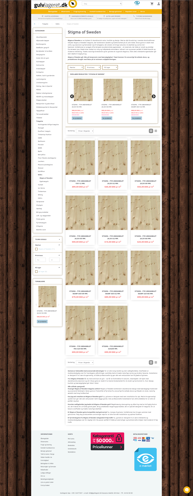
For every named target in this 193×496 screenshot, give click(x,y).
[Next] (154, 96)
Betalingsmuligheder (47, 479)
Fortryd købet (45, 485)
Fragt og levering (80, 11)
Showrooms (65, 11)
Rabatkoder (44, 470)
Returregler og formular (48, 466)
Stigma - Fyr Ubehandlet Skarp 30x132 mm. (141, 106)
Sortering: (71, 131)
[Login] (159, 3)
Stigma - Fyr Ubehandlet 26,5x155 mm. (47, 312)
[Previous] (72, 96)
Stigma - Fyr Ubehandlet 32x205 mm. (113, 347)
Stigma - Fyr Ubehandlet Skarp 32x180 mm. (145, 292)
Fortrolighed (44, 460)
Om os (142, 11)
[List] (156, 131)
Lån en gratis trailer (47, 482)
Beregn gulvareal (115, 11)
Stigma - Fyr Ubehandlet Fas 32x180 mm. (80, 347)
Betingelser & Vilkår (47, 463)
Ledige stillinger (46, 473)
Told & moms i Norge (47, 454)
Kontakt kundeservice (97, 11)
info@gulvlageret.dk (95, 493)
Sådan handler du (46, 457)
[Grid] (151, 131)
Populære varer (131, 11)
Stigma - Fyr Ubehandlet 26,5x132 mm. (113, 237)
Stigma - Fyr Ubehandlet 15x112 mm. (80, 182)
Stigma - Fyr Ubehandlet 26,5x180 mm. (145, 237)
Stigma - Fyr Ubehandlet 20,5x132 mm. (113, 182)
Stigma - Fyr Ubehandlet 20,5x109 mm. (112, 106)
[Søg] (121, 3)
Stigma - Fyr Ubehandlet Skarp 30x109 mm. (80, 292)
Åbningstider (53, 11)
